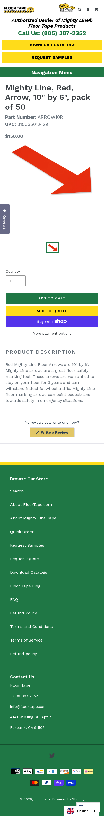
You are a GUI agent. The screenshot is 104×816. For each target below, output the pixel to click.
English (83, 811)
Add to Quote (52, 311)
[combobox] (81, 811)
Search (17, 491)
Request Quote (24, 558)
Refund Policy (23, 613)
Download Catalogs (52, 44)
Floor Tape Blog (25, 586)
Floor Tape (42, 799)
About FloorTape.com (31, 504)
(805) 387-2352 (64, 33)
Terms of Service (26, 640)
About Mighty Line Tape (33, 518)
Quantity (13, 271)
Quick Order (22, 531)
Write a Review (57, 433)
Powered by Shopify (68, 799)
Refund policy (23, 653)
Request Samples (52, 57)
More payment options (52, 333)
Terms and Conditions (31, 626)
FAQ (14, 599)
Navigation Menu (52, 72)
